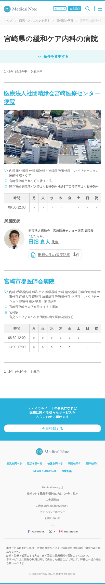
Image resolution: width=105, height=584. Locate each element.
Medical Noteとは (52, 487)
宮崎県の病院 (65, 20)
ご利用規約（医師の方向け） (52, 505)
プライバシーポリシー (52, 511)
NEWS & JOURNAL (45, 471)
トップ (8, 20)
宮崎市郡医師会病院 (29, 281)
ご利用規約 (52, 499)
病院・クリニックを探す (34, 20)
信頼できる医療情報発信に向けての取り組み (52, 493)
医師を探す (92, 463)
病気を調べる (14, 463)
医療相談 (67, 471)
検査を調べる (55, 463)
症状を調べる (34, 463)
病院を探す (74, 463)
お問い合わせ (52, 518)
